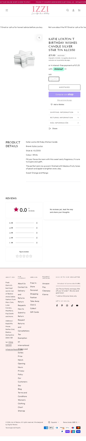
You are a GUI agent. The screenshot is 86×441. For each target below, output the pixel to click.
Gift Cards (34, 312)
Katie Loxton (37, 146)
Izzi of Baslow (15, 422)
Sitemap (21, 411)
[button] (67, 10)
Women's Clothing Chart (22, 403)
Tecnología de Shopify (13, 428)
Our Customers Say (22, 382)
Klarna (45, 294)
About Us (22, 283)
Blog (20, 389)
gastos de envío (69, 58)
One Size (53, 79)
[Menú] (7, 10)
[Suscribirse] (79, 283)
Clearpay (46, 291)
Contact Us (22, 287)
